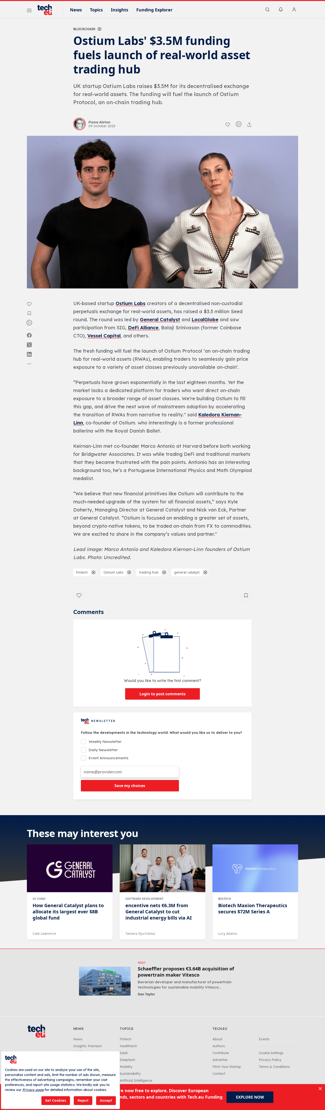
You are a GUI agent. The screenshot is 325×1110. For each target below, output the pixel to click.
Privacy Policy (270, 1060)
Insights (119, 10)
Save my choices (129, 785)
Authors (218, 1046)
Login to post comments (162, 693)
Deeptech (127, 1060)
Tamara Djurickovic (140, 933)
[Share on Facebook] (29, 335)
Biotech (224, 899)
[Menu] (29, 11)
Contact (218, 1073)
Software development (144, 899)
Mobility (126, 1067)
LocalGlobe (205, 319)
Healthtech (128, 1046)
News (76, 10)
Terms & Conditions (274, 1067)
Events (264, 1039)
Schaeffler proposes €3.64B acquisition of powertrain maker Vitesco (186, 972)
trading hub (148, 572)
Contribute (220, 1053)
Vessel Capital (104, 336)
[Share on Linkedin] (29, 354)
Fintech (82, 572)
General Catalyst (160, 319)
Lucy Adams (227, 933)
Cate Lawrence (44, 933)
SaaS (124, 1053)
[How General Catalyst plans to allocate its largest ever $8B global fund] (70, 868)
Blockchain (84, 29)
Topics (96, 10)
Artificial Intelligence (136, 1080)
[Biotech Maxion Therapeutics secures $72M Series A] (255, 868)
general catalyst (187, 572)
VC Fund (39, 899)
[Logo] (46, 9)
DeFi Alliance (143, 328)
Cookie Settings (271, 1053)
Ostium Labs (130, 303)
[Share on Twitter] (29, 344)
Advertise (219, 1060)
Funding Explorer (154, 10)
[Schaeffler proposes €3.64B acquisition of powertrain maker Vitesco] (105, 981)
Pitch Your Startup (226, 1067)
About (217, 1039)
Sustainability (130, 1073)
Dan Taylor (146, 994)
